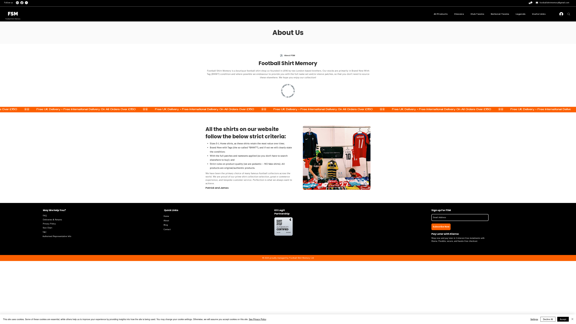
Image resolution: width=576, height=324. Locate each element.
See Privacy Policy (257, 319)
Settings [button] (534, 319)
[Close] (572, 319)
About (166, 220)
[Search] (568, 14)
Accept (563, 319)
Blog (166, 225)
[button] (530, 3)
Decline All (548, 319)
